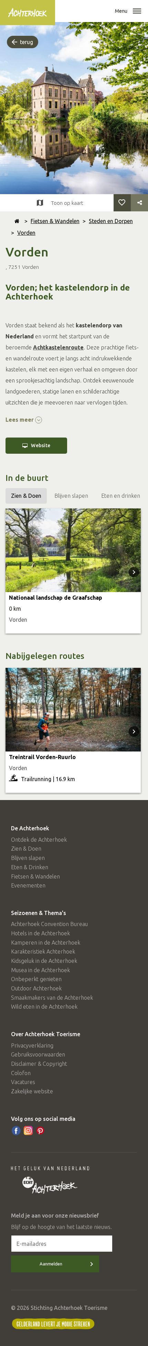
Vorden (26, 233)
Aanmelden (51, 1263)
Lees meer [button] (20, 420)
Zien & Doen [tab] (26, 496)
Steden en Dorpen (111, 221)
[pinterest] (40, 1130)
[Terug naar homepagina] (17, 221)
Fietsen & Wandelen (55, 221)
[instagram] (28, 1130)
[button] (137, 12)
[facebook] (16, 1130)
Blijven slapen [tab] (71, 496)
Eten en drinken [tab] (120, 496)
